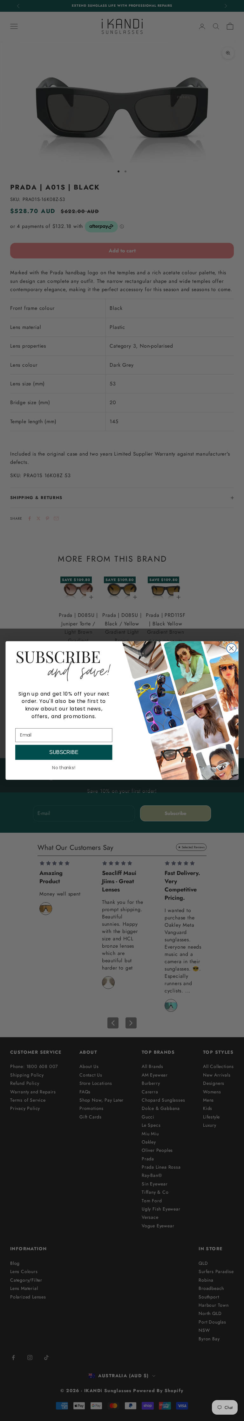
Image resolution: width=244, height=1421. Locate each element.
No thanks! (63, 767)
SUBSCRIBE (63, 752)
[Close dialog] (231, 648)
